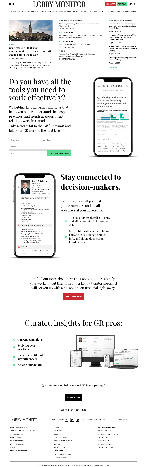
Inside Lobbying (97, 11)
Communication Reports (71, 21)
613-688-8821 (122, 420)
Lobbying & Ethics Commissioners (56, 11)
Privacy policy (59, 448)
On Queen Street (113, 11)
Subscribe (110, 4)
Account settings (17, 444)
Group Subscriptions (62, 454)
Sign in (12, 448)
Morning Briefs (129, 11)
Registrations (67, 32)
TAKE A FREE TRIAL (73, 296)
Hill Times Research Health (108, 434)
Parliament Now (104, 441)
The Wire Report (104, 431)
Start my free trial (59, 153)
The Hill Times (103, 438)
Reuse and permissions (63, 441)
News (13, 11)
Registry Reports (80, 11)
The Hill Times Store (106, 448)
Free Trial (122, 4)
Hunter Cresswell (18, 58)
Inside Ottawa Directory (28, 11)
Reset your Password (18, 451)
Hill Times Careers (105, 444)
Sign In (132, 4)
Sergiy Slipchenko (68, 47)
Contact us (73, 397)
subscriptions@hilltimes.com (94, 420)
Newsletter (58, 451)
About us (57, 444)
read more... (113, 67)
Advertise (58, 431)
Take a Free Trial (60, 438)
